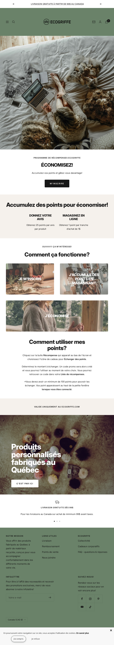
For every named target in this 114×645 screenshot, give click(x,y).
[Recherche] (13, 22)
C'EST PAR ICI (24, 483)
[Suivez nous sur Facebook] (82, 599)
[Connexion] (100, 22)
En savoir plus (82, 633)
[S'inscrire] (50, 597)
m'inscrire (57, 183)
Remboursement (51, 546)
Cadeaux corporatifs (88, 546)
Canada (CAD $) (15, 620)
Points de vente (50, 552)
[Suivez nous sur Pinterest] (98, 599)
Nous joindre (49, 557)
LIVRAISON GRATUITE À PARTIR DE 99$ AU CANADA (57, 4)
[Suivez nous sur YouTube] (82, 607)
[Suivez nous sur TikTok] (90, 607)
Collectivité (84, 540)
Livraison (47, 540)
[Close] (111, 630)
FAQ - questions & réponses (92, 552)
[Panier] (106, 21)
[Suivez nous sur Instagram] (90, 599)
